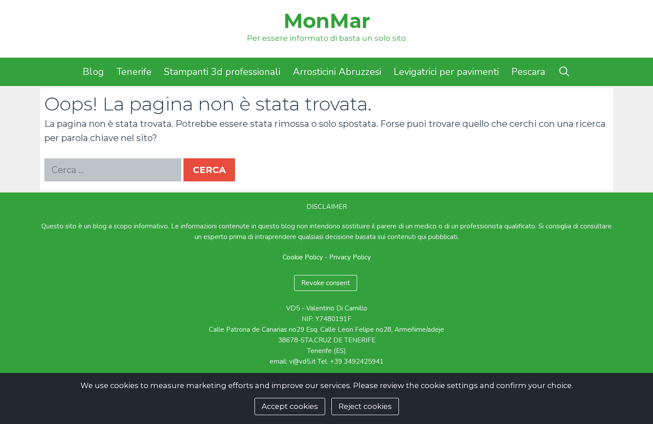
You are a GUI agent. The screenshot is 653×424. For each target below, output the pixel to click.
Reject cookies (365, 406)
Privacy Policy (350, 257)
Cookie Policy (303, 257)
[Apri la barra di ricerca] (563, 72)
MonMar (326, 20)
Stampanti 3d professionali (222, 72)
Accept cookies (290, 406)
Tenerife (133, 72)
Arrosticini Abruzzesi (337, 72)
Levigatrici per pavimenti (446, 72)
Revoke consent (325, 283)
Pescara (528, 72)
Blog (93, 72)
